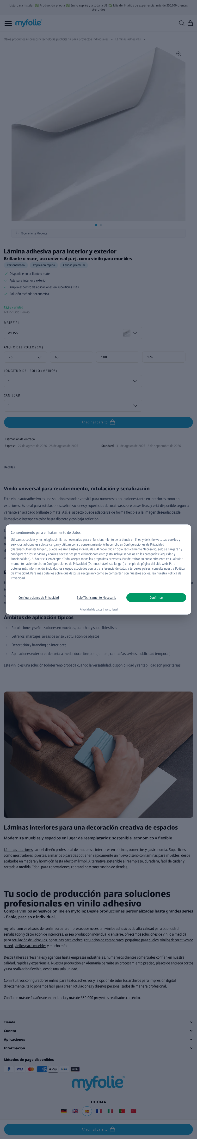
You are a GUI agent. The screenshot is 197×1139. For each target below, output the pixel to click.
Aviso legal (111, 609)
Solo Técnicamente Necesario (96, 597)
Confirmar (156, 597)
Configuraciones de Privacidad (38, 597)
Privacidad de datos (91, 609)
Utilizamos (18, 539)
